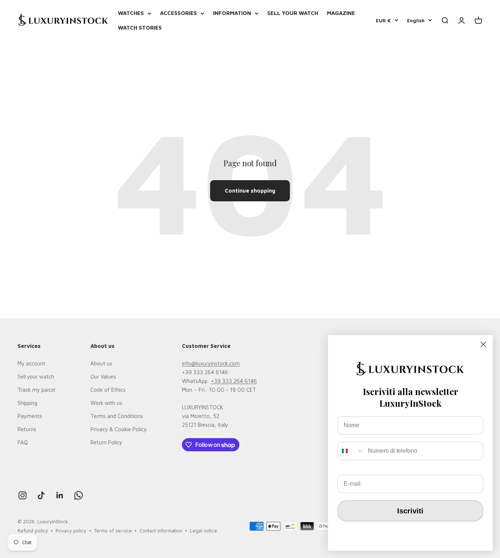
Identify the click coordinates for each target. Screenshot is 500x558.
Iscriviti (410, 511)
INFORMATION (232, 13)
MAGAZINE (341, 13)
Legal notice (203, 531)
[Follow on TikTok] (41, 495)
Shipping (27, 403)
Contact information (160, 531)
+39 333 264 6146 (234, 381)
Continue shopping (250, 190)
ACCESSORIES (178, 13)
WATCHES (131, 13)
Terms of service (113, 531)
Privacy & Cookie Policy (118, 429)
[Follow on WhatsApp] (78, 495)
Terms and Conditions (116, 416)
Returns (27, 429)
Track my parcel (36, 390)
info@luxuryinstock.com (211, 363)
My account (31, 363)
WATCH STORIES (140, 27)
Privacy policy (71, 531)
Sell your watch (36, 376)
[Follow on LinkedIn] (60, 495)
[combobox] (351, 451)
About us (101, 363)
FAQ (23, 442)
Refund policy (33, 531)
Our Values (103, 376)
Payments (30, 416)
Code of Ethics (108, 390)
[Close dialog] (483, 344)
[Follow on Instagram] (22, 495)
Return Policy (106, 442)
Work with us (106, 403)
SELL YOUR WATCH (292, 13)
